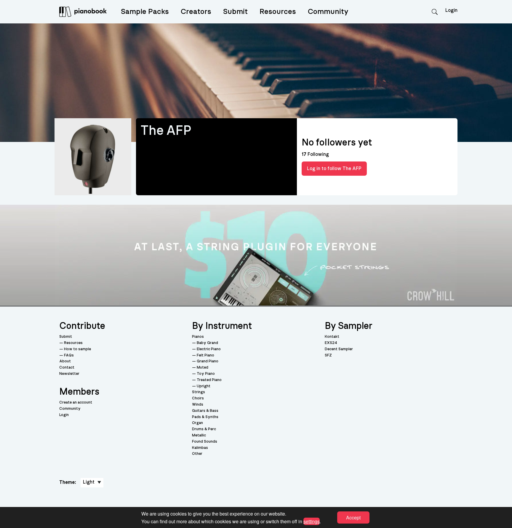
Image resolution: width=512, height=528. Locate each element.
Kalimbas (200, 448)
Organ (197, 423)
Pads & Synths (205, 417)
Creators (196, 11)
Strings (198, 392)
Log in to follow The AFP (334, 168)
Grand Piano (207, 361)
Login (64, 415)
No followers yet (337, 142)
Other (197, 454)
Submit (235, 11)
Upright (203, 386)
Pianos (198, 337)
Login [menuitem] (451, 10)
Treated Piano (209, 380)
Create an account (75, 402)
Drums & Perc (204, 429)
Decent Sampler (339, 349)
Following (315, 154)
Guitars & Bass (205, 411)
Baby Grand (207, 343)
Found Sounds (204, 442)
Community (328, 11)
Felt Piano (205, 355)
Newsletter (69, 374)
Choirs (198, 398)
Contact (66, 367)
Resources (278, 11)
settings (311, 521)
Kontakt (332, 337)
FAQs (69, 355)
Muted (202, 367)
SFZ (328, 355)
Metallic (199, 435)
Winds (197, 405)
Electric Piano (209, 349)
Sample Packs (145, 11)
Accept (353, 517)
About (65, 361)
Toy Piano (206, 374)
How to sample (77, 349)
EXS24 (331, 343)
